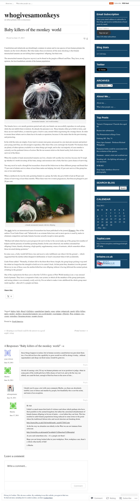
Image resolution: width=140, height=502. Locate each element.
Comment (78, 486)
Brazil (23, 311)
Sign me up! (103, 33)
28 (102, 225)
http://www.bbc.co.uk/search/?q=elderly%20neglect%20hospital (51, 432)
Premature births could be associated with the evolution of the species (112, 149)
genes (53, 311)
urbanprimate (12, 394)
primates (77, 313)
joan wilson (8, 359)
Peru (71, 313)
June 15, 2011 (8, 362)
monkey (12, 313)
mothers (19, 313)
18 (120, 219)
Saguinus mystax (24, 316)
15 (107, 219)
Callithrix (30, 311)
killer (78, 311)
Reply (85, 365)
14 (102, 219)
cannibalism (39, 311)
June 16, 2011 (8, 380)
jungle (72, 311)
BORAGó (100, 165)
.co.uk (109, 263)
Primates (72, 230)
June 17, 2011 (14, 415)
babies (13, 311)
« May (99, 228)
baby (18, 311)
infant (58, 311)
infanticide (65, 311)
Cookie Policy (48, 498)
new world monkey (45, 313)
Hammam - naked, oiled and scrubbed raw (112, 155)
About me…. (10, 3)
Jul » (104, 228)
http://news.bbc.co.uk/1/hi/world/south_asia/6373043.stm (48, 422)
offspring (65, 313)
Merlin (6, 376)
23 (111, 222)
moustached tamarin (30, 313)
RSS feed (125, 3)
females (47, 311)
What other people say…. (24, 3)
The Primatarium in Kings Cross (108, 134)
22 (107, 222)
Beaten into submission (105, 130)
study (10, 230)
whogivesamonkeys (31, 15)
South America (17, 321)
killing (82, 311)
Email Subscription (108, 14)
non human (57, 313)
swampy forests (37, 316)
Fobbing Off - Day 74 (104, 138)
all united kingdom (109, 264)
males (6, 313)
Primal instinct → (81, 330)
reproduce (14, 316)
